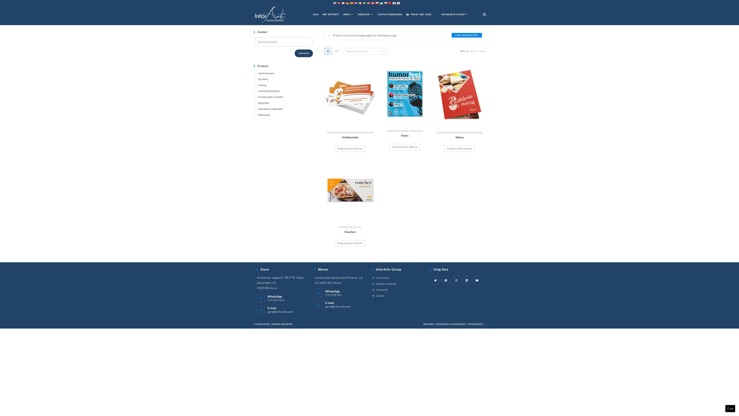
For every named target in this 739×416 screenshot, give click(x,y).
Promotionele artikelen (270, 96)
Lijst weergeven (466, 35)
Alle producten (333, 132)
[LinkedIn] (466, 280)
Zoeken (303, 53)
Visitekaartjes (350, 137)
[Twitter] (435, 280)
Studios (380, 295)
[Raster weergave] (328, 51)
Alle (482, 51)
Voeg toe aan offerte (350, 148)
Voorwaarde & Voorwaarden (451, 324)
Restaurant (355, 132)
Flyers (404, 135)
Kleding (262, 85)
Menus (460, 137)
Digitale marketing (386, 283)
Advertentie (382, 277)
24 (476, 51)
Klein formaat (367, 132)
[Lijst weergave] (336, 51)
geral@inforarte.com (280, 312)
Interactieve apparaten (270, 108)
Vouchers (350, 231)
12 (472, 51)
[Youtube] (477, 280)
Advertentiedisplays (269, 90)
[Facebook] (445, 280)
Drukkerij (345, 132)
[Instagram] (456, 280)
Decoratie (263, 102)
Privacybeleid (475, 324)
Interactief (382, 289)
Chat (730, 408)
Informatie (428, 324)
